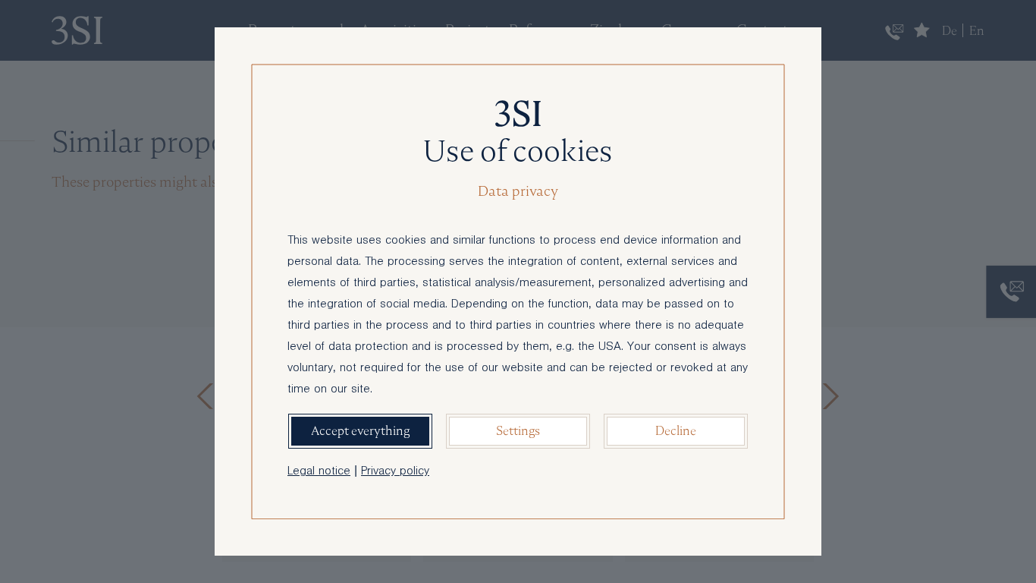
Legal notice (318, 472)
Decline (675, 431)
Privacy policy (395, 472)
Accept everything (360, 431)
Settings (518, 431)
